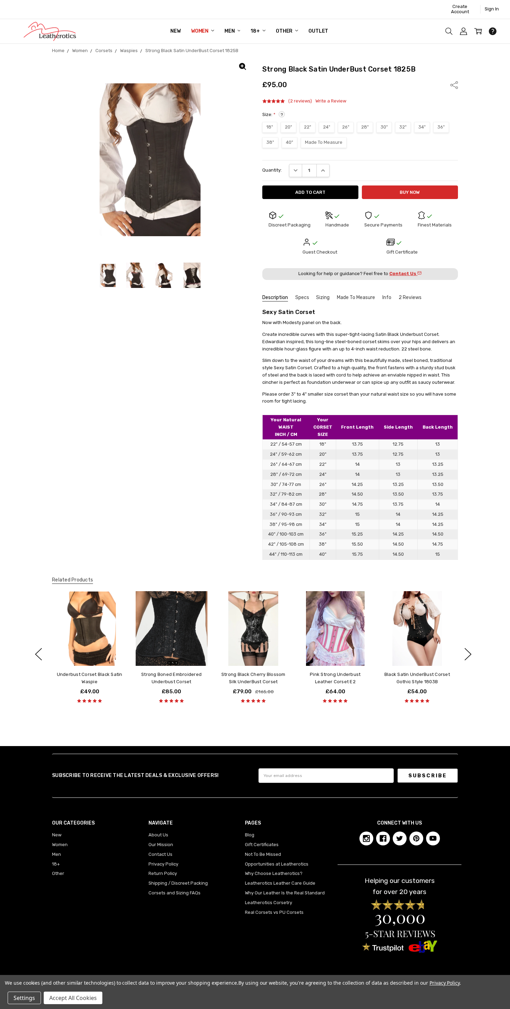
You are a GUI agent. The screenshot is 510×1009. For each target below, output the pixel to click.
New (175, 31)
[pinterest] (416, 838)
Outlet (318, 31)
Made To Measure (356, 297)
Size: (272, 114)
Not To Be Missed (263, 854)
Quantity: (272, 170)
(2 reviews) (300, 101)
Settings (24, 998)
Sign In (492, 8)
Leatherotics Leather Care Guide (280, 883)
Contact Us (160, 854)
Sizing (323, 297)
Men (230, 31)
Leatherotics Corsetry (268, 902)
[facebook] (383, 838)
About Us (158, 834)
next (468, 654)
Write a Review (330, 101)
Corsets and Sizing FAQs (174, 892)
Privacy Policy (163, 864)
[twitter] (400, 838)
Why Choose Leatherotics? (274, 873)
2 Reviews (410, 297)
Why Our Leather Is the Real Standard (285, 892)
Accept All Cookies (73, 998)
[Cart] (478, 31)
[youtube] (433, 838)
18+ (255, 31)
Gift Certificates (262, 844)
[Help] (492, 31)
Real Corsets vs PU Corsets (274, 912)
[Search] (449, 31)
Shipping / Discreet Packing (178, 883)
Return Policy (162, 873)
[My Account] (463, 31)
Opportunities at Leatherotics (276, 864)
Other (285, 31)
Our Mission (160, 844)
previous (38, 654)
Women (200, 31)
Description (275, 297)
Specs (302, 297)
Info (386, 297)
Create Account (460, 9)
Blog (249, 834)
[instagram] (366, 838)
